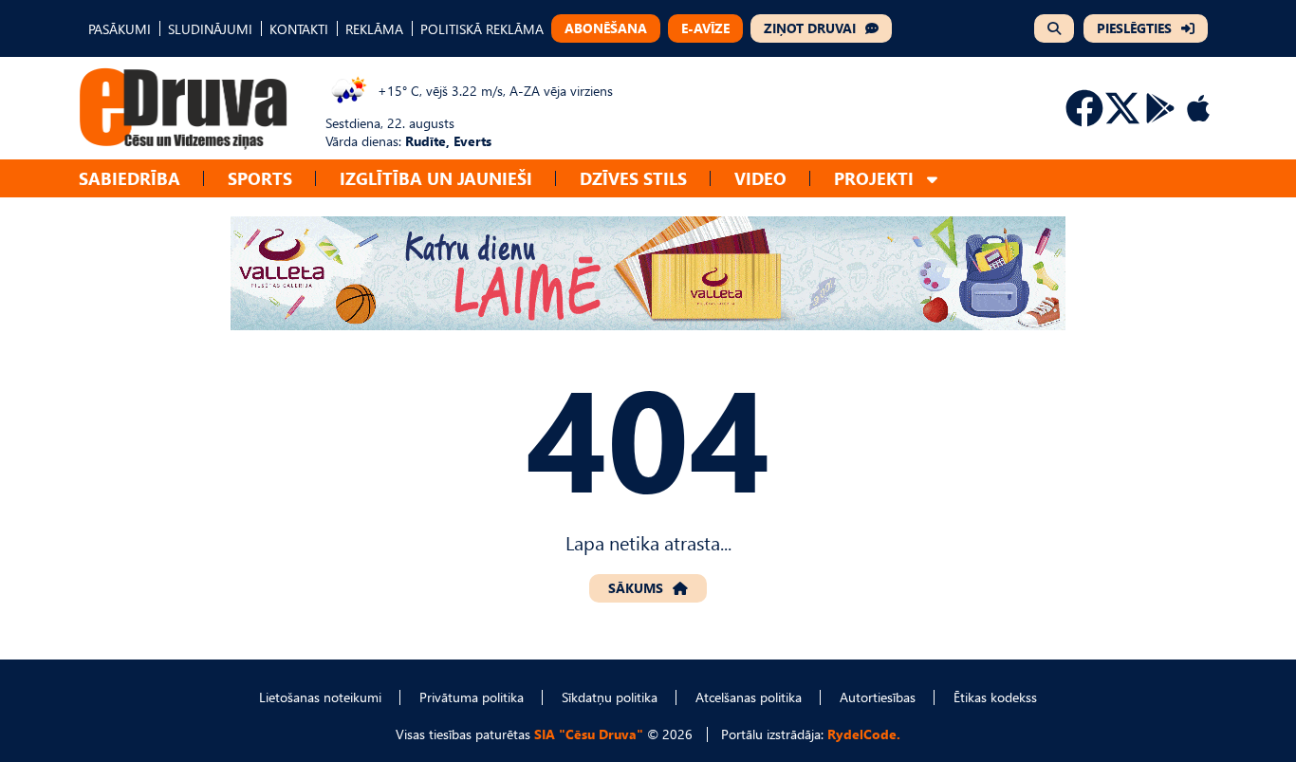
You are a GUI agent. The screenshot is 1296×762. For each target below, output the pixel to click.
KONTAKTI (298, 29)
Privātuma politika (471, 697)
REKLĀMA (374, 29)
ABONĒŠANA (606, 28)
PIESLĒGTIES (1134, 28)
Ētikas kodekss (995, 697)
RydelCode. (863, 734)
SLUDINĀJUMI (210, 29)
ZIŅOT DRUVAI (810, 28)
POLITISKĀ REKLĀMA (482, 29)
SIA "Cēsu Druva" (588, 734)
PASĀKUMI (119, 29)
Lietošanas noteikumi (320, 697)
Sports (260, 178)
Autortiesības (878, 697)
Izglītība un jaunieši (436, 178)
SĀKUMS (635, 588)
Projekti (874, 178)
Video (760, 178)
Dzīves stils (633, 178)
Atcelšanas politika (748, 697)
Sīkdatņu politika (609, 697)
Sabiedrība (129, 178)
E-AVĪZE (705, 28)
